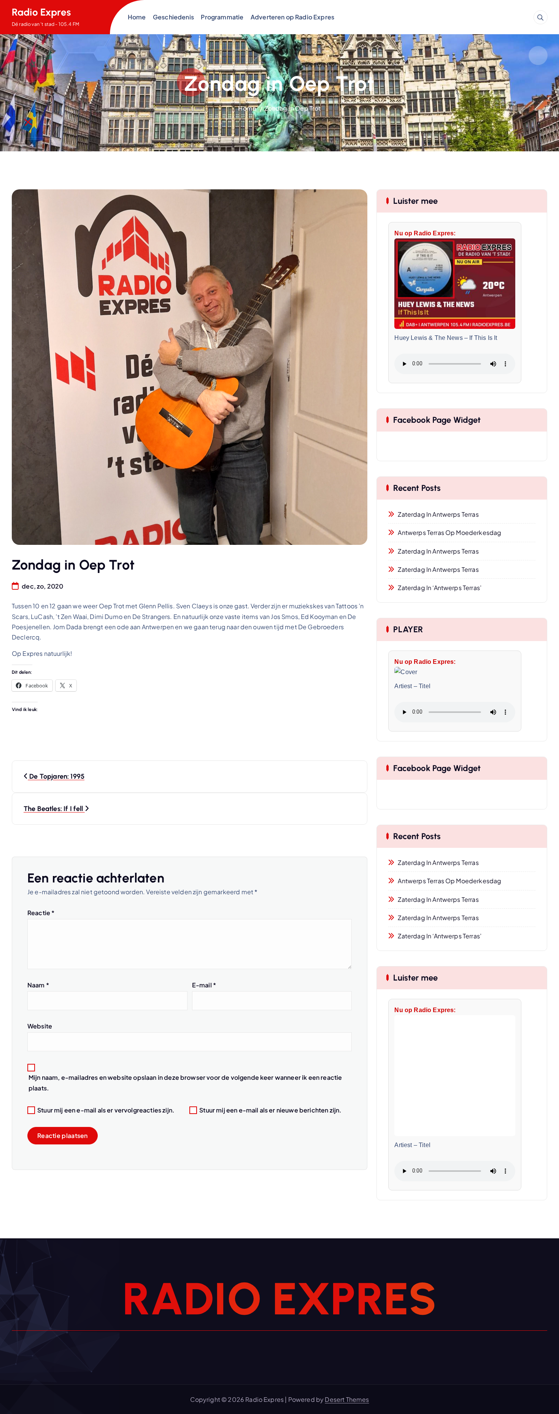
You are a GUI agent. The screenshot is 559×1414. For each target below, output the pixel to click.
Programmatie (222, 17)
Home (137, 17)
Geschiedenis (173, 17)
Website (39, 1026)
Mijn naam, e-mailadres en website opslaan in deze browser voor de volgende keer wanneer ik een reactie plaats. (185, 1082)
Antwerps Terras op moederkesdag (449, 532)
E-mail (204, 985)
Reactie (40, 913)
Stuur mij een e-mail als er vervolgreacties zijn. (106, 1110)
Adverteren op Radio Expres (292, 17)
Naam (38, 985)
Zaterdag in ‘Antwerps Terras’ (439, 588)
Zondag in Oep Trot (293, 108)
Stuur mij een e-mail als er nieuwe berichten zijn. (270, 1110)
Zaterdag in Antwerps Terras (438, 514)
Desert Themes (347, 1399)
